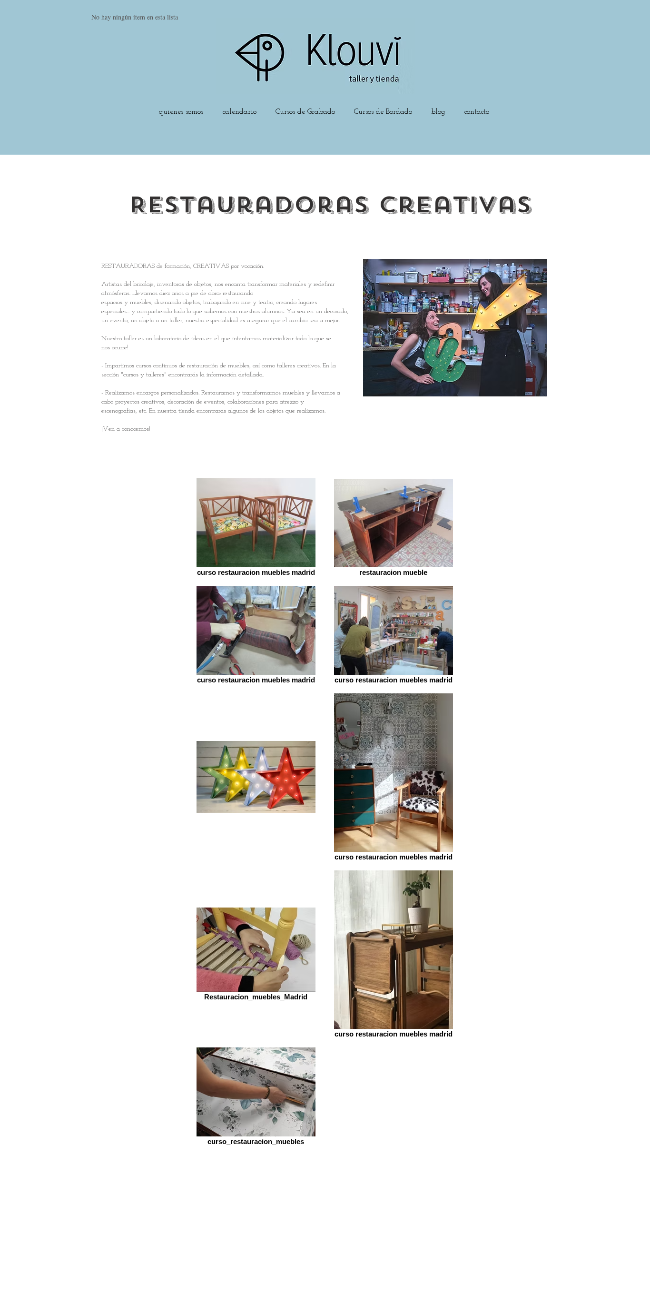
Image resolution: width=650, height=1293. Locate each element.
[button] (305, 107)
